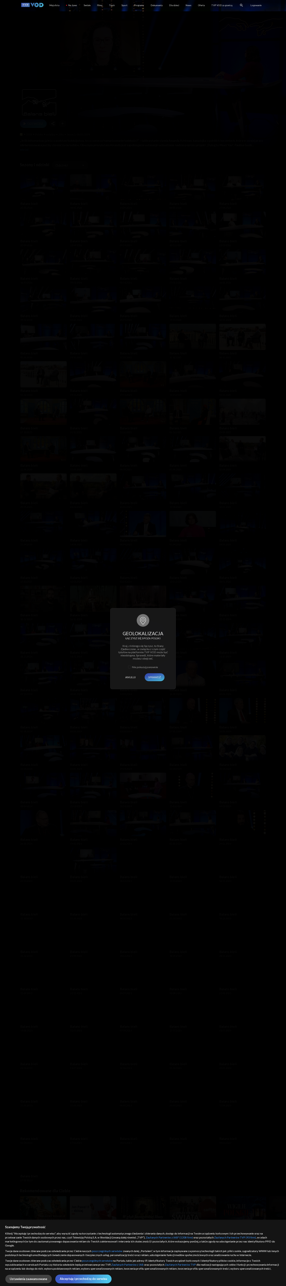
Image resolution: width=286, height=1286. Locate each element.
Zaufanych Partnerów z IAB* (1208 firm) (169, 1237)
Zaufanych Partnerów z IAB (127, 1264)
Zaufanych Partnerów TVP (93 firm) (235, 1237)
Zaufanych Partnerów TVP (180, 1264)
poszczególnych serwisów (107, 1251)
